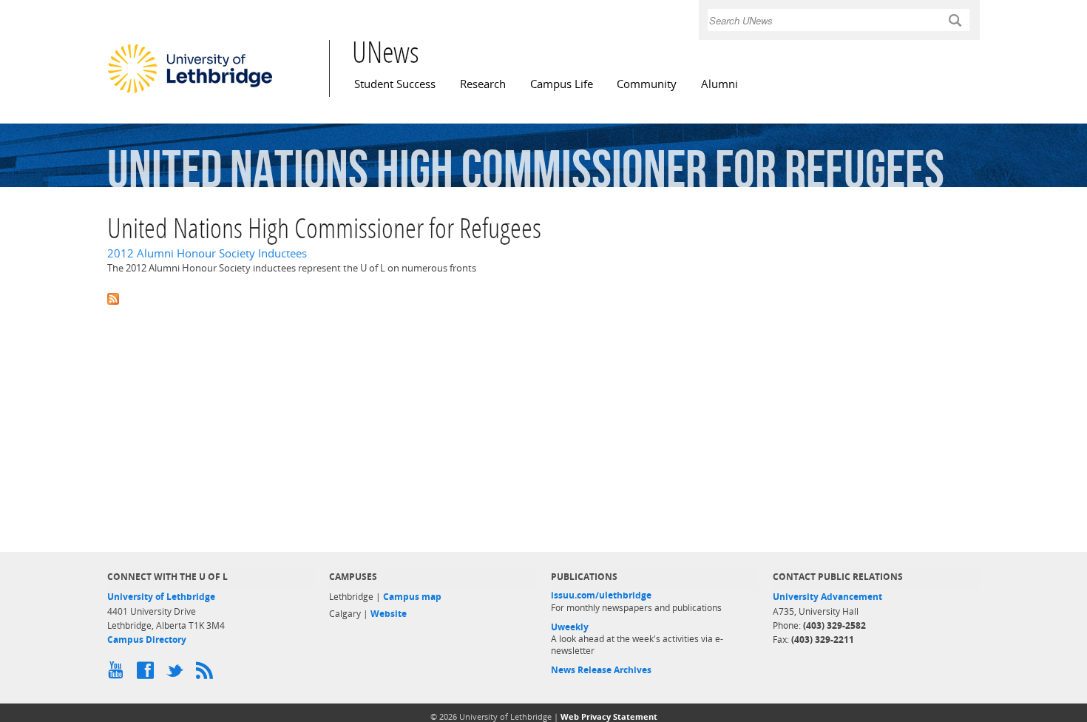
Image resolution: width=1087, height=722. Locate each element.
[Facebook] (148, 674)
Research (483, 84)
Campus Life (561, 84)
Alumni (719, 84)
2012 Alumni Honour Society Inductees (207, 253)
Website (388, 613)
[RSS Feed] (207, 674)
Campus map (412, 596)
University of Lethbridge (161, 596)
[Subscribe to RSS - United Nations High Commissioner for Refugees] (543, 298)
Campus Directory (146, 639)
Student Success (395, 84)
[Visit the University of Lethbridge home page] (190, 92)
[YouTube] (118, 674)
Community (647, 84)
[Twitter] (177, 674)
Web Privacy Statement (609, 716)
